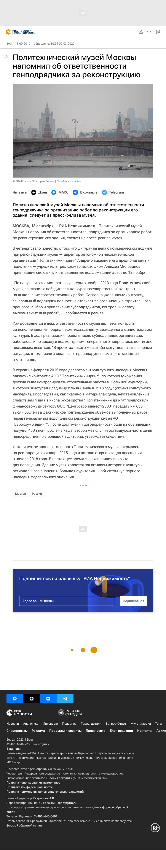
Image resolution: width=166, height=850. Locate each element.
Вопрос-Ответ (116, 724)
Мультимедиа (141, 724)
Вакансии (13, 748)
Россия (37, 493)
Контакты (144, 731)
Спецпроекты (16, 731)
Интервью (50, 724)
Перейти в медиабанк (70, 181)
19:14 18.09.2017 (18, 43)
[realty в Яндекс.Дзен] (31, 698)
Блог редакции (121, 731)
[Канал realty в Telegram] (65, 698)
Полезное (69, 724)
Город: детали (91, 724)
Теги (158, 724)
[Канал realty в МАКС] (14, 698)
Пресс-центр (95, 731)
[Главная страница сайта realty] (28, 32)
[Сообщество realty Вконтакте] (48, 698)
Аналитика (30, 724)
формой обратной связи (24, 825)
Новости (12, 724)
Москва (20, 493)
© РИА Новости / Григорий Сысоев (33, 181)
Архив (161, 731)
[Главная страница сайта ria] (7, 32)
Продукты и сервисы (65, 731)
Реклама (38, 731)
